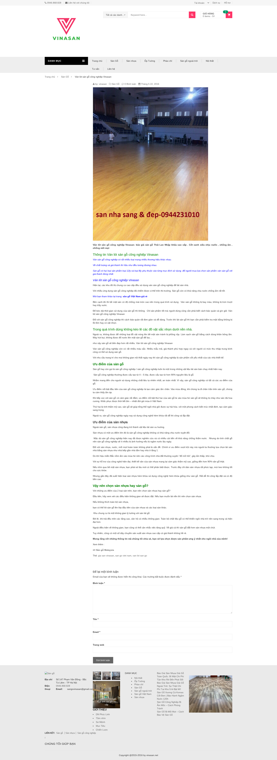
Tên (95, 619)
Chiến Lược (102, 729)
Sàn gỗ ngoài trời (189, 61)
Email (96, 632)
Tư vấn (95, 69)
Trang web (98, 645)
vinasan (103, 84)
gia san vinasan (106, 555)
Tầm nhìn (101, 718)
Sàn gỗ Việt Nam (142, 694)
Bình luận (99, 583)
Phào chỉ (167, 61)
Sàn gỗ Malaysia (105, 550)
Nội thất (210, 61)
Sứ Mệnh (100, 722)
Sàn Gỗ (114, 61)
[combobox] (115, 15)
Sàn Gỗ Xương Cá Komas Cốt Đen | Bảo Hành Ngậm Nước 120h (170, 695)
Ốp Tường (149, 61)
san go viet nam (123, 555)
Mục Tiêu (100, 726)
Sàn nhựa (131, 61)
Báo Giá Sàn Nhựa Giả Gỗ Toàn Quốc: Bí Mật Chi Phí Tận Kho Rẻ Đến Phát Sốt (170, 676)
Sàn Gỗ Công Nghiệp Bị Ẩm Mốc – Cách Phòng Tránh (169, 705)
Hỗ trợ (227, 2)
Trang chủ (97, 61)
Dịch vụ (216, 2)
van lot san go (140, 555)
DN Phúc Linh (103, 714)
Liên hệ (111, 69)
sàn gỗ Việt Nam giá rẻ (135, 296)
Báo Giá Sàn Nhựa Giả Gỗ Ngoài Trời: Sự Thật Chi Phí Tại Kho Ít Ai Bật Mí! (170, 686)
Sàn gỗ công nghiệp (86, 733)
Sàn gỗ (59, 733)
